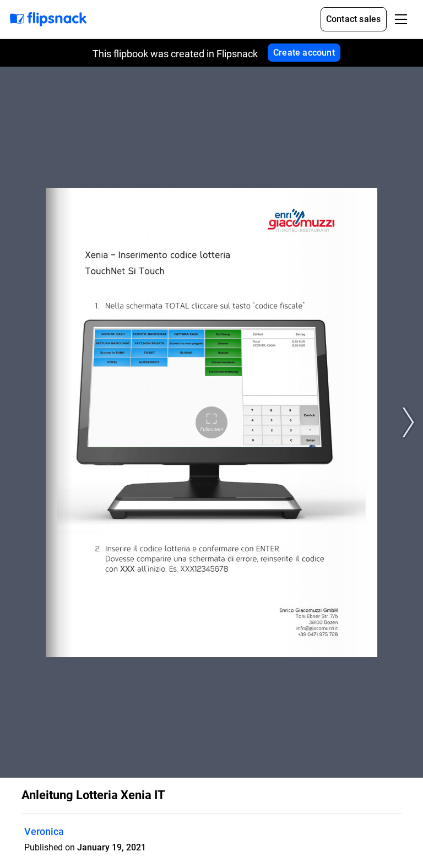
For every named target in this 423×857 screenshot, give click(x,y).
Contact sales (353, 19)
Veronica (44, 831)
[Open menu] (401, 19)
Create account (304, 52)
